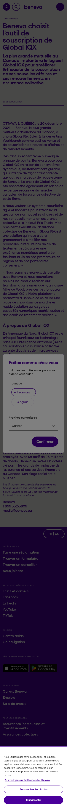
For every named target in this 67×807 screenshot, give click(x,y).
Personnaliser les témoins (33, 789)
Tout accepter (33, 800)
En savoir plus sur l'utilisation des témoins (27, 780)
